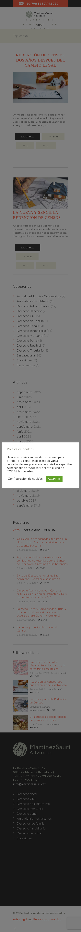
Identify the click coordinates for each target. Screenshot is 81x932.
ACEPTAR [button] (54, 478)
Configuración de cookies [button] (25, 478)
